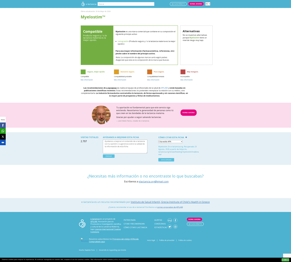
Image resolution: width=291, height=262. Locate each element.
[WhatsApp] (3, 131)
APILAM (164, 88)
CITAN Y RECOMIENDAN (134, 224)
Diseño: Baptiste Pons (87, 250)
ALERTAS (158, 220)
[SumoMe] (3, 142)
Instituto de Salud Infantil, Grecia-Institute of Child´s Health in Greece (170, 202)
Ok (285, 260)
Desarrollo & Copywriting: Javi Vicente (112, 250)
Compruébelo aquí (97, 241)
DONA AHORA (189, 112)
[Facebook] (3, 125)
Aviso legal (151, 240)
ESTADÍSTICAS (160, 227)
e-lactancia (95, 219)
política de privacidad (121, 259)
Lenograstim (123, 41)
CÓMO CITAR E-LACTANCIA (135, 227)
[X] (3, 137)
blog (170, 220)
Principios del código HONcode (125, 239)
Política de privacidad (166, 240)
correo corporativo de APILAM (170, 207)
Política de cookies (185, 240)
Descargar (166, 160)
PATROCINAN (129, 220)
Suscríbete (179, 4)
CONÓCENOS (160, 224)
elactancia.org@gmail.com (154, 181)
